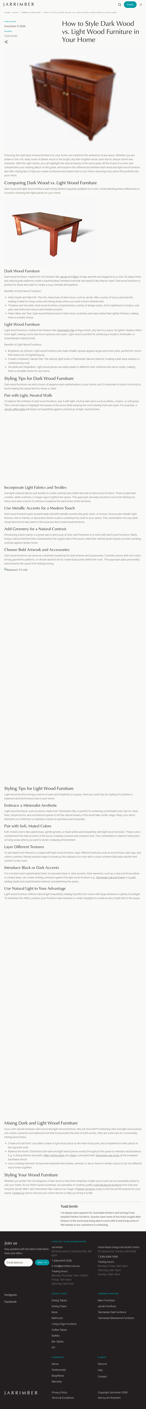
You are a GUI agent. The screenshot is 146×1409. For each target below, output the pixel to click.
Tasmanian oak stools (107, 1301)
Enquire (130, 4)
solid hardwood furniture (107, 1331)
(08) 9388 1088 (109, 1402)
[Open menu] (141, 4)
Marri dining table (54, 1301)
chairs (73, 1301)
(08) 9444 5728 (63, 1407)
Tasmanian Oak (65, 330)
